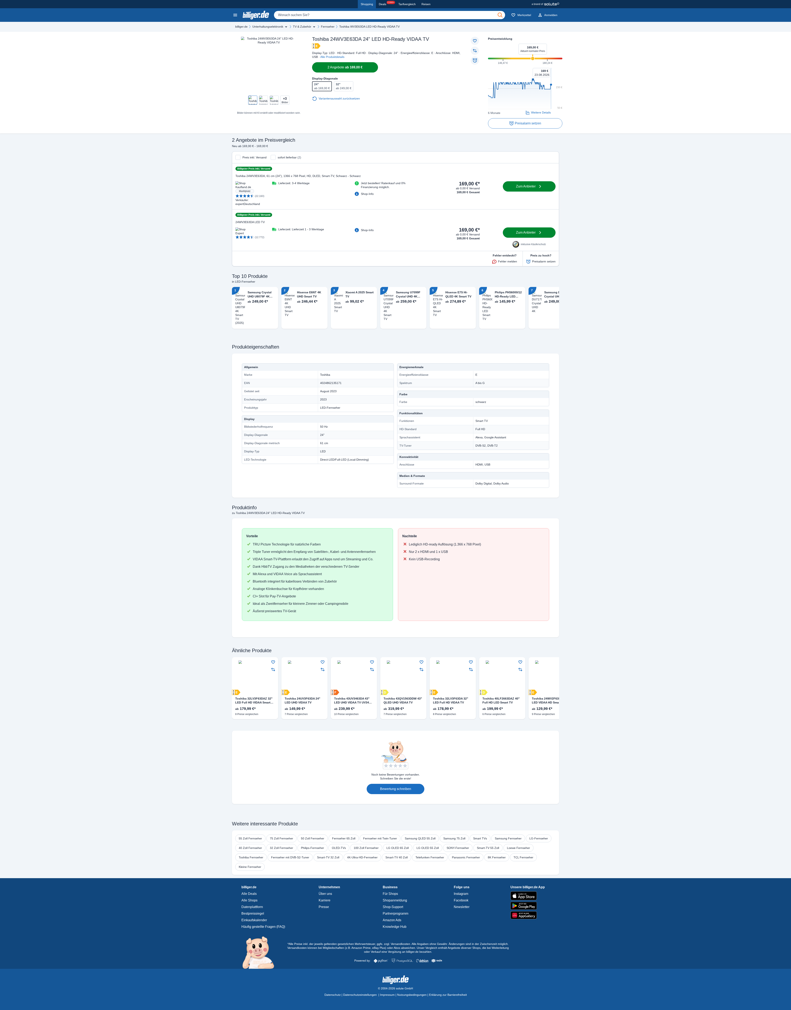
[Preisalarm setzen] (475, 60)
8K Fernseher (497, 857)
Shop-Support (393, 907)
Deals (386, 3)
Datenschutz (332, 994)
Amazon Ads (392, 920)
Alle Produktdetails (332, 57)
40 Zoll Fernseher (250, 848)
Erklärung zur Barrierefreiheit (448, 994)
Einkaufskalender (254, 920)
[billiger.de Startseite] (256, 15)
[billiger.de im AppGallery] (527, 915)
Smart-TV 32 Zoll (328, 857)
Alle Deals (249, 893)
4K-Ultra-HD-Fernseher (362, 857)
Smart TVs (480, 838)
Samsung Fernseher (508, 838)
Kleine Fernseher (250, 866)
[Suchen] (500, 15)
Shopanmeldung (395, 900)
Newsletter (461, 907)
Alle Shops (249, 900)
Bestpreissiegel (252, 913)
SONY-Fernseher (458, 848)
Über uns (325, 893)
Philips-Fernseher (312, 848)
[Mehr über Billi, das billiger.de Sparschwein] (261, 952)
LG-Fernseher (538, 838)
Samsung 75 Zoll (454, 838)
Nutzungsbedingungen (412, 994)
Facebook (461, 900)
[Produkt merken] (475, 41)
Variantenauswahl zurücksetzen (339, 98)
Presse (324, 907)
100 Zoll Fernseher (366, 848)
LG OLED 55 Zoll (428, 848)
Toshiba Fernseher (251, 857)
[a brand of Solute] (545, 4)
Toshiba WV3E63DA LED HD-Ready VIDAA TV (369, 26)
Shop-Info (367, 193)
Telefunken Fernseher (429, 857)
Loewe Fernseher (518, 848)
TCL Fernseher (523, 857)
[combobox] (389, 15)
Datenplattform (252, 907)
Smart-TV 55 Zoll (488, 848)
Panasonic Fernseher (466, 857)
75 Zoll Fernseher (281, 838)
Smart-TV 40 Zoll (396, 857)
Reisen (426, 4)
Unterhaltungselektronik (267, 26)
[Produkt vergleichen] (475, 51)
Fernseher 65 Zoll (343, 838)
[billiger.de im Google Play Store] (527, 906)
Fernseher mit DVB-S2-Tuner (290, 857)
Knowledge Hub (394, 926)
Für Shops (390, 893)
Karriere (324, 900)
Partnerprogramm (395, 913)
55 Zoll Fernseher (250, 838)
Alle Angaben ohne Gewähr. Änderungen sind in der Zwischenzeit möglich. (460, 944)
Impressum (387, 994)
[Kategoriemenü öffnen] (235, 15)
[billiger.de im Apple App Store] (527, 895)
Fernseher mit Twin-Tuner (380, 838)
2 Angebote (345, 67)
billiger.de (241, 26)
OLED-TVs (339, 848)
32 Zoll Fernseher (281, 848)
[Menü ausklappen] (286, 27)
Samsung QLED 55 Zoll (420, 838)
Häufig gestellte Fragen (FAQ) (263, 926)
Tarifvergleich (407, 4)
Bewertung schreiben (395, 789)
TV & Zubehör (302, 26)
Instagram (461, 893)
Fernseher (328, 26)
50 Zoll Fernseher (312, 838)
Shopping (367, 4)
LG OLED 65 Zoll (397, 848)
